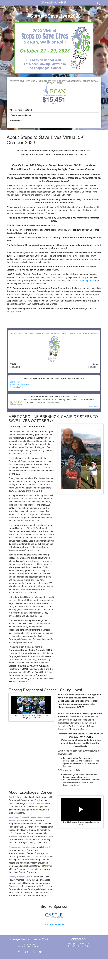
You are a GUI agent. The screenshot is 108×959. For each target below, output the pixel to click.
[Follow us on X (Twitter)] (34, 951)
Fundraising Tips (17, 387)
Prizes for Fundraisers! (19, 384)
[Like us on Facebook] (18, 951)
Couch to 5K (56, 277)
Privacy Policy (84, 946)
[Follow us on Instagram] (26, 951)
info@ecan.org (29, 944)
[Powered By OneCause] (78, 939)
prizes (25, 199)
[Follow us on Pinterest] (40, 951)
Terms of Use (73, 946)
